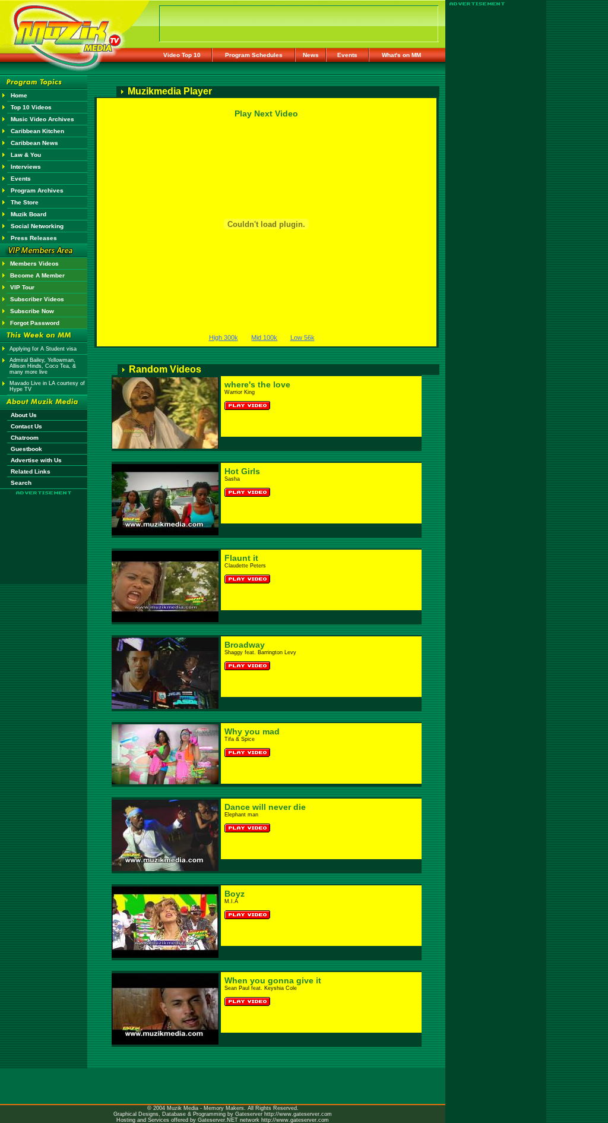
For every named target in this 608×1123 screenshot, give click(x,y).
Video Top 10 (182, 55)
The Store (25, 202)
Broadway (244, 644)
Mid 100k (264, 337)
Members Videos (34, 263)
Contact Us (26, 426)
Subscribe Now (32, 311)
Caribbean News (34, 143)
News (311, 55)
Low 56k (302, 337)
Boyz (234, 893)
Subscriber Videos (37, 299)
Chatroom (25, 437)
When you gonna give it (272, 980)
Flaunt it (241, 558)
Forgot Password (34, 323)
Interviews (26, 166)
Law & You (26, 155)
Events (347, 55)
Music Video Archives (42, 119)
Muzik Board (28, 214)
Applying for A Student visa (43, 349)
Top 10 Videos (31, 107)
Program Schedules (254, 55)
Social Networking (37, 226)
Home (19, 95)
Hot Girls (242, 471)
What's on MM (401, 55)
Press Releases (34, 238)
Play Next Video (266, 113)
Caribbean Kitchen (37, 131)
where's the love (257, 384)
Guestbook (26, 449)
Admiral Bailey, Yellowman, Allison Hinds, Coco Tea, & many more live (43, 366)
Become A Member (37, 275)
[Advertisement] (44, 530)
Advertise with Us (36, 460)
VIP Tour (22, 287)
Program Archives (37, 190)
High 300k (223, 337)
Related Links (30, 471)
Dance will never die (265, 807)
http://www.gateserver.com (298, 1114)
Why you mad (252, 731)
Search (21, 483)
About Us (24, 415)
